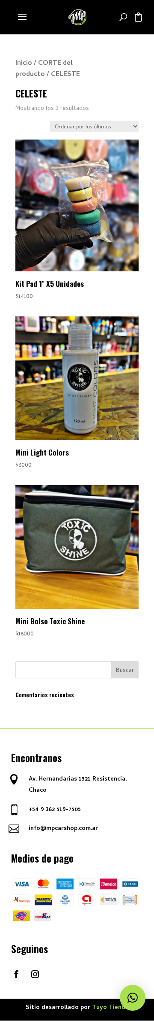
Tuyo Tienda (110, 1008)
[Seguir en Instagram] (35, 974)
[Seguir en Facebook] (16, 974)
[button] (132, 998)
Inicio (23, 63)
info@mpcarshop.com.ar (63, 829)
